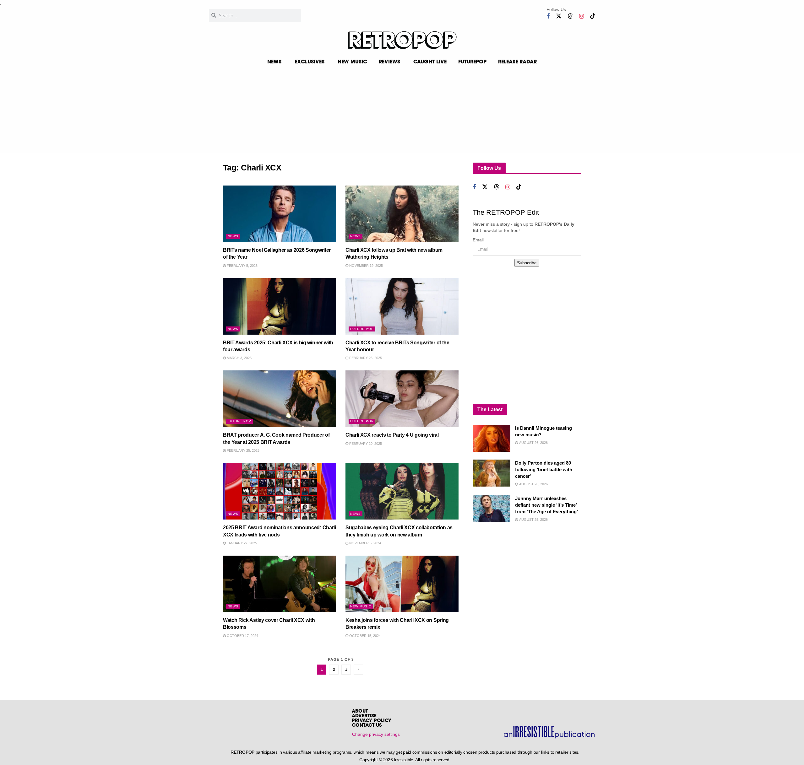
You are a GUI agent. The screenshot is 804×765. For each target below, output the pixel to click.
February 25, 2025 (242, 450)
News (233, 236)
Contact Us (367, 725)
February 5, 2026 (242, 265)
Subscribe (527, 262)
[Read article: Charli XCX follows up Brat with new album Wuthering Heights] (402, 214)
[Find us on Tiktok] (592, 16)
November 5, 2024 (364, 543)
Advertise (364, 716)
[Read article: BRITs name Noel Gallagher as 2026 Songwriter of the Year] (279, 214)
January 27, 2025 (241, 543)
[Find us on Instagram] (581, 16)
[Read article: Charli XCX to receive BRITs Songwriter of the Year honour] (402, 306)
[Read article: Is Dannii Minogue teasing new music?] (491, 438)
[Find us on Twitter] (559, 16)
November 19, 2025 (365, 265)
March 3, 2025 (239, 358)
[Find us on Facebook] (548, 16)
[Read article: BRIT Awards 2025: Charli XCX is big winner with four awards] (279, 306)
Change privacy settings (376, 734)
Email (478, 239)
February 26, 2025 (365, 358)
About (360, 711)
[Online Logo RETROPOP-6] (402, 40)
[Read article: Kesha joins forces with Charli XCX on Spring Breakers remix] (402, 584)
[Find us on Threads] (570, 16)
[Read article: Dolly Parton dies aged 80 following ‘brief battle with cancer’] (491, 473)
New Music (360, 606)
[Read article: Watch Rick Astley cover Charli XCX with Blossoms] (279, 584)
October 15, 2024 (364, 636)
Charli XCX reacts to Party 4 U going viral (392, 435)
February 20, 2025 (365, 443)
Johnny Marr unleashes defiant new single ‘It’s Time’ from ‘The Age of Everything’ (546, 505)
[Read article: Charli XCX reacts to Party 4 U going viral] (402, 398)
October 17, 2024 (242, 636)
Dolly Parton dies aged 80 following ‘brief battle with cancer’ (543, 469)
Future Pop (362, 329)
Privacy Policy (371, 721)
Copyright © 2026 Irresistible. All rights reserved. (405, 759)
